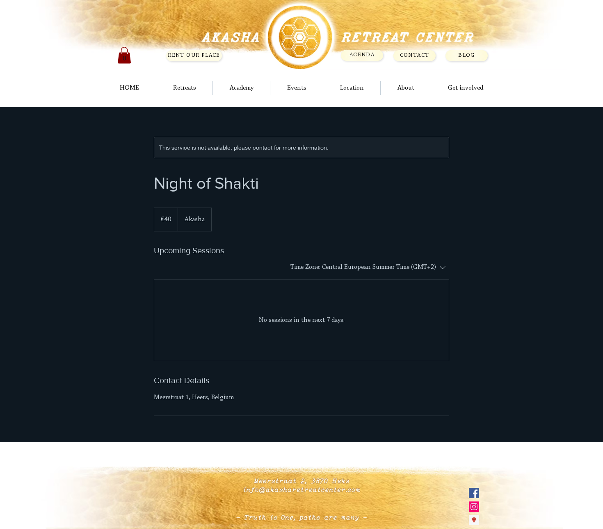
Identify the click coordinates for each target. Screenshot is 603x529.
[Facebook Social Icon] (474, 493)
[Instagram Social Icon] (474, 506)
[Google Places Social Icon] (474, 520)
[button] (124, 55)
